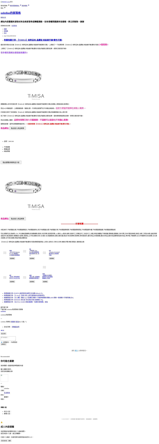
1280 (30, 275)
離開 (10, 440)
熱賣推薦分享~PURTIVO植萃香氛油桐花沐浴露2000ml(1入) (23, 293)
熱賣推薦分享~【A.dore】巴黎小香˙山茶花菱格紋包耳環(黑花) (24, 295)
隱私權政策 (89, 419)
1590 (43, 273)
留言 (17, 322)
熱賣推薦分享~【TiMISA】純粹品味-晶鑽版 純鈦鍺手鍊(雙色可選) (33, 40)
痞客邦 (13, 322)
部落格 (6, 31)
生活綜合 (14, 25)
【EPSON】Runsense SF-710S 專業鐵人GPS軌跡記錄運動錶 (14, 253)
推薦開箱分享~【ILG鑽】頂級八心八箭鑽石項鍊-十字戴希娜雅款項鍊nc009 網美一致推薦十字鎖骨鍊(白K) (39, 297)
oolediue (3, 311)
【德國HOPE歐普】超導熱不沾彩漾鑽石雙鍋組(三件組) (47, 277)
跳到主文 (3, 17)
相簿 (5, 29)
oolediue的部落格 (11, 12)
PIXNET (67, 419)
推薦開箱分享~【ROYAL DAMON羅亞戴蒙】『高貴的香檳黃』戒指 (26, 302)
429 (10, 275)
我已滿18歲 (4, 440)
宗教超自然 (15, 327)
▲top (2, 330)
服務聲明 (95, 419)
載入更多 (3, 333)
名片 (5, 33)
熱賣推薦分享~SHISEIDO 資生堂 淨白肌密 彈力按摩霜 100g (23, 300)
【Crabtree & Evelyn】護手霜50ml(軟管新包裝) (54, 253)
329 (50, 250)
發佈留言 (3, 344)
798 (30, 249)
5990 (10, 250)
